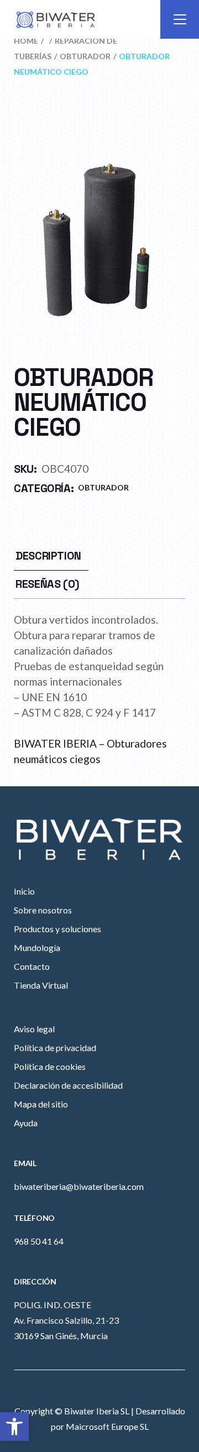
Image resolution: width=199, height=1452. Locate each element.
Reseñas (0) (47, 584)
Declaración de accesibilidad (68, 1085)
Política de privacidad (55, 1047)
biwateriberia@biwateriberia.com (79, 1186)
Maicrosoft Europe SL (107, 1426)
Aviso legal (34, 1028)
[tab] (48, 556)
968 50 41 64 (39, 1241)
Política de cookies (50, 1066)
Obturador (103, 487)
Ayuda (26, 1122)
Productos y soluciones (57, 928)
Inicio (24, 891)
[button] (14, 1426)
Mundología (37, 947)
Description (48, 556)
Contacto (32, 966)
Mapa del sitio (41, 1104)
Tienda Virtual (41, 985)
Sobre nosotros (43, 910)
